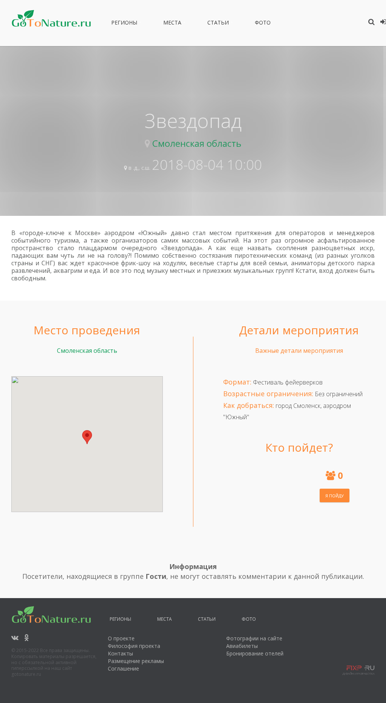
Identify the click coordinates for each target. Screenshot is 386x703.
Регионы (124, 24)
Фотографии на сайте (254, 638)
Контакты (120, 653)
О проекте (121, 638)
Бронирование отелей (254, 653)
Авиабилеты (242, 645)
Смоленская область (196, 143)
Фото (263, 24)
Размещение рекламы (136, 661)
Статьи (218, 24)
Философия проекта (134, 645)
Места (172, 24)
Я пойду (334, 495)
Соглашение (123, 668)
